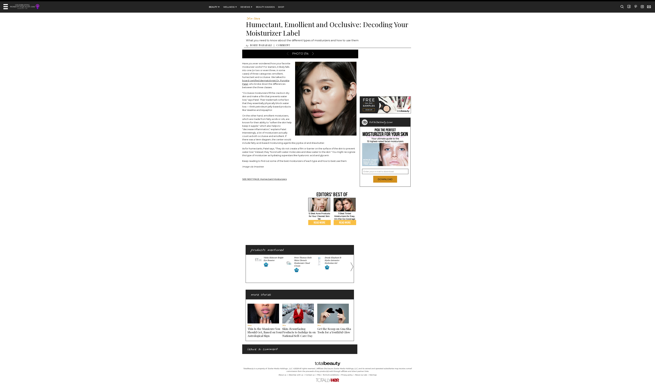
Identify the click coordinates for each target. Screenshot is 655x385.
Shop (281, 7)
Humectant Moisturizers (264, 179)
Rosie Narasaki (261, 45)
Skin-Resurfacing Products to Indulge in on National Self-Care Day (299, 332)
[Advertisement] (271, 215)
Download (385, 179)
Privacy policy (347, 375)
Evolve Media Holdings (278, 368)
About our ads (361, 375)
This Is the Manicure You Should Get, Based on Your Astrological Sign (265, 332)
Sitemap (373, 375)
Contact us (310, 375)
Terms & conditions (331, 375)
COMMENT (283, 45)
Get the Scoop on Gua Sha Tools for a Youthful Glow (334, 330)
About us (282, 375)
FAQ (319, 375)
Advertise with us (296, 375)
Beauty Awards (265, 7)
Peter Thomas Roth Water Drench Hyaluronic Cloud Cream (302, 262)
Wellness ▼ (230, 7)
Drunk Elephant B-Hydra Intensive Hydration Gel (333, 260)
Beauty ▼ (214, 7)
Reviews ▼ (247, 7)
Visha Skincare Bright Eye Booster (273, 259)
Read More (319, 222)
